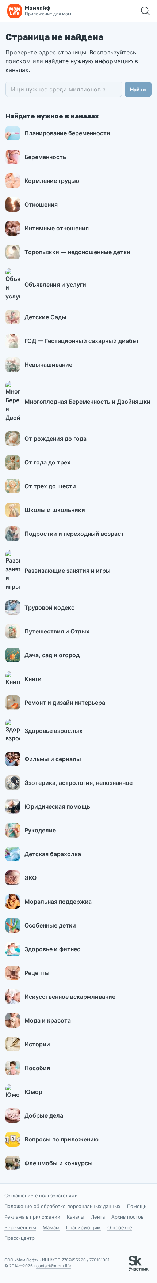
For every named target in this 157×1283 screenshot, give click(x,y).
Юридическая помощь (57, 806)
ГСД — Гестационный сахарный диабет (81, 341)
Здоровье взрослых (53, 730)
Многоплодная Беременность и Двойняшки (87, 401)
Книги (33, 678)
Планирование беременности (67, 133)
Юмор (33, 1091)
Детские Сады (45, 317)
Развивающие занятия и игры (67, 570)
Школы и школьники (54, 509)
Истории (37, 1044)
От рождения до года (55, 438)
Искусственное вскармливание (69, 996)
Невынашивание (48, 364)
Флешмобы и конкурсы (58, 1163)
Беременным (20, 1227)
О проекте (119, 1227)
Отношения (41, 204)
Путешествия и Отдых (56, 631)
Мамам (51, 1227)
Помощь (136, 1206)
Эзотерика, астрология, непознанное (78, 782)
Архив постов (127, 1217)
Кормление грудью (51, 180)
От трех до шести (50, 486)
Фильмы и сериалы (52, 759)
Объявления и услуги (55, 284)
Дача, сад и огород (52, 655)
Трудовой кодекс (49, 607)
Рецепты (37, 973)
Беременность (45, 157)
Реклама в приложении (32, 1217)
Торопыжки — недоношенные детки (77, 252)
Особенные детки (50, 925)
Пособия (37, 1068)
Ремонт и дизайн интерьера (64, 702)
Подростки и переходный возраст (74, 533)
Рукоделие (40, 830)
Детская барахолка (52, 854)
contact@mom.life (53, 1265)
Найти (138, 89)
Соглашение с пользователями (41, 1196)
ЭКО (30, 877)
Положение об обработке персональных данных (62, 1206)
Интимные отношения (56, 228)
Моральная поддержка (58, 901)
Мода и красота (47, 1020)
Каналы (75, 1217)
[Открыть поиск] (145, 11)
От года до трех (47, 462)
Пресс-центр (19, 1238)
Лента (98, 1217)
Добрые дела (43, 1115)
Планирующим (83, 1227)
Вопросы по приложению (61, 1139)
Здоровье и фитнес (52, 949)
